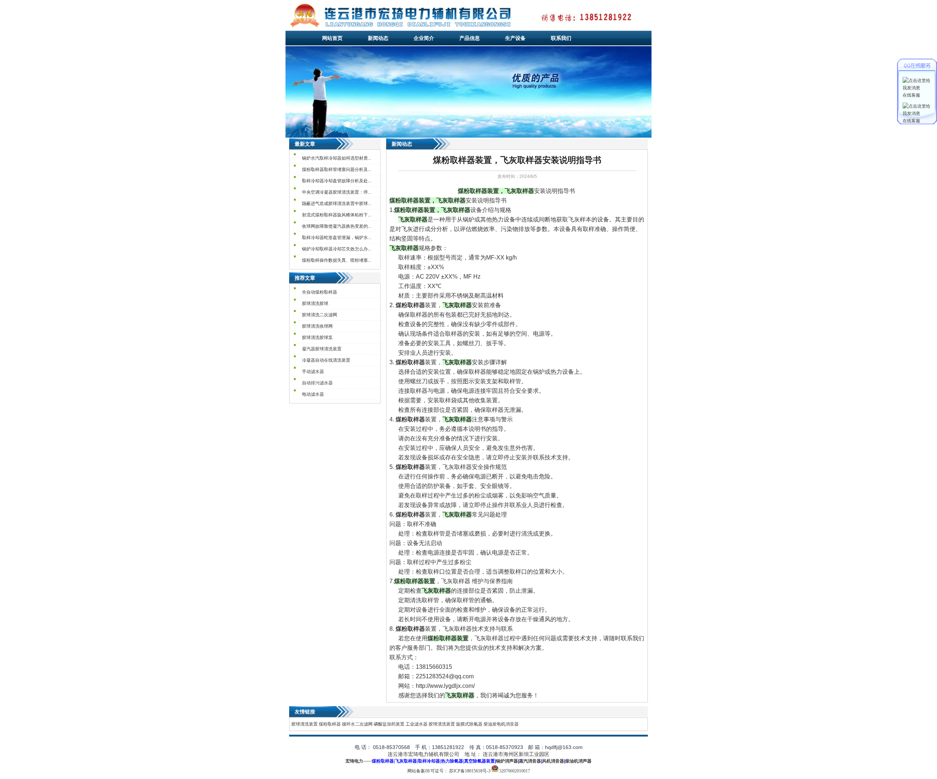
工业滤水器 (417, 724)
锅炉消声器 (507, 761)
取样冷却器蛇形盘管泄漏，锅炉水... (336, 237)
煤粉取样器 (330, 724)
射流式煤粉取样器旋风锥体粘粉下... (336, 214)
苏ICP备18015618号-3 (469, 771)
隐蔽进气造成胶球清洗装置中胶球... (336, 203)
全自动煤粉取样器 (319, 292)
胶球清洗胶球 (315, 303)
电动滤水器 (313, 394)
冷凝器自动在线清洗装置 (326, 360)
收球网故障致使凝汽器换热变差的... (336, 226)
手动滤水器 (313, 371)
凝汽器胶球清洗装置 (321, 348)
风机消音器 (553, 761)
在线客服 (911, 95)
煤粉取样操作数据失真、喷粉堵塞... (336, 260)
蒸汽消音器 (530, 761)
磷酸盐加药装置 (389, 724)
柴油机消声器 (578, 761)
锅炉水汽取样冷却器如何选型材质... (336, 158)
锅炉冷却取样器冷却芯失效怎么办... (336, 248)
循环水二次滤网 (357, 724)
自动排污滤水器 (317, 382)
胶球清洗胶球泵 (317, 337)
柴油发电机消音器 (501, 724)
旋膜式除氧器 (469, 724)
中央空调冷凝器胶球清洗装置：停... (336, 192)
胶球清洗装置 (304, 724)
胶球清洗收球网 (317, 326)
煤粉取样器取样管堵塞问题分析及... (336, 169)
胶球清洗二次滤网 (319, 314)
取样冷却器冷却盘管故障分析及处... (336, 180)
